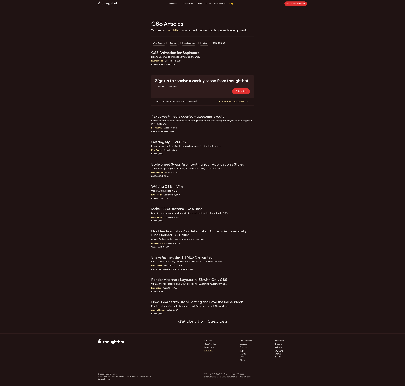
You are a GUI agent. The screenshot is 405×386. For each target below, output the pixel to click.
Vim (161, 198)
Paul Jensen (156, 266)
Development (188, 43)
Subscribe (241, 91)
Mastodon (279, 341)
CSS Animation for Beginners (175, 52)
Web (172, 131)
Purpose (243, 347)
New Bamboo (162, 131)
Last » (223, 321)
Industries (187, 4)
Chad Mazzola (157, 217)
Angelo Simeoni (158, 310)
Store (242, 360)
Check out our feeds (233, 101)
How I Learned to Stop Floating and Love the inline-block (197, 302)
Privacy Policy (245, 376)
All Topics (159, 43)
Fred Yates (156, 288)
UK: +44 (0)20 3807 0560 (234, 374)
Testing (161, 247)
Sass (153, 176)
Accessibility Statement (229, 376)
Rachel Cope (157, 61)
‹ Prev (190, 321)
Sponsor (243, 357)
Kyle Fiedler (156, 150)
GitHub (278, 347)
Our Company (246, 341)
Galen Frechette (158, 173)
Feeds (278, 357)
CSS (161, 64)
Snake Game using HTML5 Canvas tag (182, 257)
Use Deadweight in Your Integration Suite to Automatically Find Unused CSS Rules (198, 233)
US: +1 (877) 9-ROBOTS (213, 374)
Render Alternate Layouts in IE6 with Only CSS (189, 279)
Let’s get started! (295, 4)
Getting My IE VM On (168, 142)
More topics (218, 43)
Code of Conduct (211, 376)
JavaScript (168, 269)
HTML (158, 269)
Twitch (278, 354)
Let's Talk (208, 350)
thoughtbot (173, 30)
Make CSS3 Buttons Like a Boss (176, 209)
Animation (169, 64)
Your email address (167, 86)
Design (173, 43)
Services (173, 4)
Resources (218, 4)
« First (181, 321)
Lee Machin (156, 128)
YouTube (279, 350)
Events (243, 354)
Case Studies (204, 4)
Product (204, 43)
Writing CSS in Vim (167, 186)
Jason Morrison (158, 243)
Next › (214, 321)
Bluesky (278, 344)
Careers (243, 344)
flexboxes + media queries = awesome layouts (187, 116)
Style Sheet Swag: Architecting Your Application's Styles (197, 164)
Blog (231, 4)
